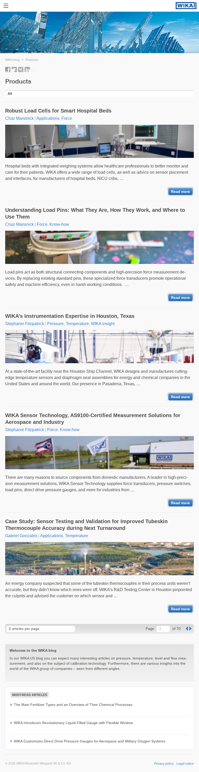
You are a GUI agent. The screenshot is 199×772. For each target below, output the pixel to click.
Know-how (59, 224)
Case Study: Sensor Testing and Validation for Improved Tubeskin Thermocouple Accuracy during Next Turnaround (86, 524)
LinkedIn (27, 69)
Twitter (14, 69)
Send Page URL (33, 69)
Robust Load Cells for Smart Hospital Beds (58, 111)
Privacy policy (164, 764)
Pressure (55, 323)
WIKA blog (12, 60)
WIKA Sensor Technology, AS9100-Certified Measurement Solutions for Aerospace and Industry (92, 418)
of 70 (176, 629)
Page (150, 629)
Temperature (77, 323)
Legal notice (185, 764)
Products (32, 60)
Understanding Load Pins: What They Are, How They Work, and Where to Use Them (95, 213)
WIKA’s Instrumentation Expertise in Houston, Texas (69, 316)
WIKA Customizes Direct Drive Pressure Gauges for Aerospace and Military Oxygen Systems (89, 741)
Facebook (7, 69)
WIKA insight (103, 323)
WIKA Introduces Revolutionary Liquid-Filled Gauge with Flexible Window (73, 723)
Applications (48, 118)
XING (20, 69)
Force (66, 118)
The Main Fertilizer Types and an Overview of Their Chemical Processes (73, 705)
